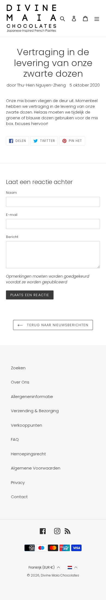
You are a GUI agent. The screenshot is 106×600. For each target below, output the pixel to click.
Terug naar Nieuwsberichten (57, 325)
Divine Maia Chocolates (60, 575)
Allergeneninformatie (32, 396)
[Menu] (96, 18)
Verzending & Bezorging (35, 411)
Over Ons (20, 382)
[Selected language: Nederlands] (73, 567)
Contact (19, 497)
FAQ (15, 439)
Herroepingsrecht (28, 454)
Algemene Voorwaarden (35, 468)
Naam (11, 192)
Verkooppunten (26, 425)
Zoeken (18, 368)
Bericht (12, 236)
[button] (44, 567)
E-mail (11, 214)
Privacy (18, 482)
